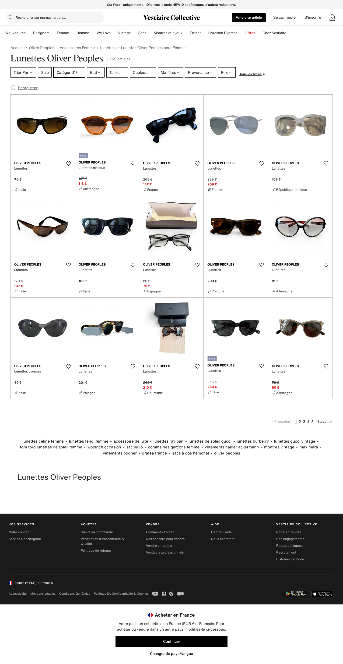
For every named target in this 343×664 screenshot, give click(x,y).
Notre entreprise (288, 532)
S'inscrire (312, 17)
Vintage (124, 33)
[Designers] (53, 33)
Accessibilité (18, 593)
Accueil (17, 47)
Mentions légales (42, 593)
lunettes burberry (253, 441)
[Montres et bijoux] (186, 33)
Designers (41, 33)
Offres (250, 33)
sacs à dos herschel (190, 453)
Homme (83, 33)
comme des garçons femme (174, 447)
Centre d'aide (221, 532)
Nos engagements (290, 538)
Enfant (195, 33)
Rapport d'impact (289, 545)
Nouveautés (15, 33)
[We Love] (114, 33)
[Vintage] (134, 33)
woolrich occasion (104, 447)
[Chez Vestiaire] (290, 33)
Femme (63, 33)
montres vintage (279, 447)
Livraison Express (222, 33)
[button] (332, 17)
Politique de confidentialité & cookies (121, 593)
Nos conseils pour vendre (165, 538)
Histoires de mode (290, 559)
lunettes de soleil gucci (210, 441)
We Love (104, 33)
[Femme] (73, 33)
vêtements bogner (120, 453)
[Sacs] (150, 33)
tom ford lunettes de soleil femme (51, 447)
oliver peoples (227, 453)
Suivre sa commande (97, 532)
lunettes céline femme (43, 441)
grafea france (154, 453)
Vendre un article (249, 17)
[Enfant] (204, 33)
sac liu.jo (134, 447)
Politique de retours (96, 550)
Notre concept (20, 532)
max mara (309, 447)
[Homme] (93, 33)
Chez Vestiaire (274, 33)
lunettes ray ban (169, 441)
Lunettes (108, 47)
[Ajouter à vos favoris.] (68, 163)
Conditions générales (74, 593)
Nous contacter (223, 538)
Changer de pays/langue (171, 653)
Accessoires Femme (77, 47)
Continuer (171, 641)
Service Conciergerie (25, 538)
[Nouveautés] (29, 33)
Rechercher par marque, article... (41, 17)
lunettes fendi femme (88, 441)
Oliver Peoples (41, 47)
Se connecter (285, 17)
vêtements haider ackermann (232, 447)
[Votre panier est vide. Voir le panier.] (332, 17)
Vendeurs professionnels (165, 552)
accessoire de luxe (131, 441)
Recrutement (286, 552)
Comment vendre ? (160, 532)
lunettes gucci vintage (294, 441)
